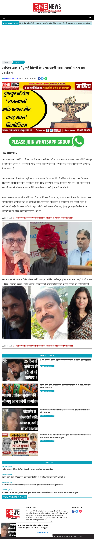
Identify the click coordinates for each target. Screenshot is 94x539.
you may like (47, 462)
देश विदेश (17, 62)
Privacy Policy (77, 536)
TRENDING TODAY (47, 356)
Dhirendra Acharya (11, 78)
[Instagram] (80, 511)
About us (58, 536)
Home (6, 62)
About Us (31, 507)
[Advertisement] (47, 43)
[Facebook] (73, 511)
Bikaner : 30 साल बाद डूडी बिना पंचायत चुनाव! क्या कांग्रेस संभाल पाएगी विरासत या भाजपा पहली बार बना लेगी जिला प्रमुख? (40, 492)
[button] (4, 19)
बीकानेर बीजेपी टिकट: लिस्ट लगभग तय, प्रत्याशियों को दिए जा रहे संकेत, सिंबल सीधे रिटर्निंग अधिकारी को (33, 477)
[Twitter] (76, 511)
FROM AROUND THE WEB (14, 497)
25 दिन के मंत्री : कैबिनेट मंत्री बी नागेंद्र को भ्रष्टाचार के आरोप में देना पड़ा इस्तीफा (43, 218)
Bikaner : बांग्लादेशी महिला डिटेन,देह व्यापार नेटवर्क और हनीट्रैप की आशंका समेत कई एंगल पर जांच (32, 485)
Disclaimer (67, 536)
